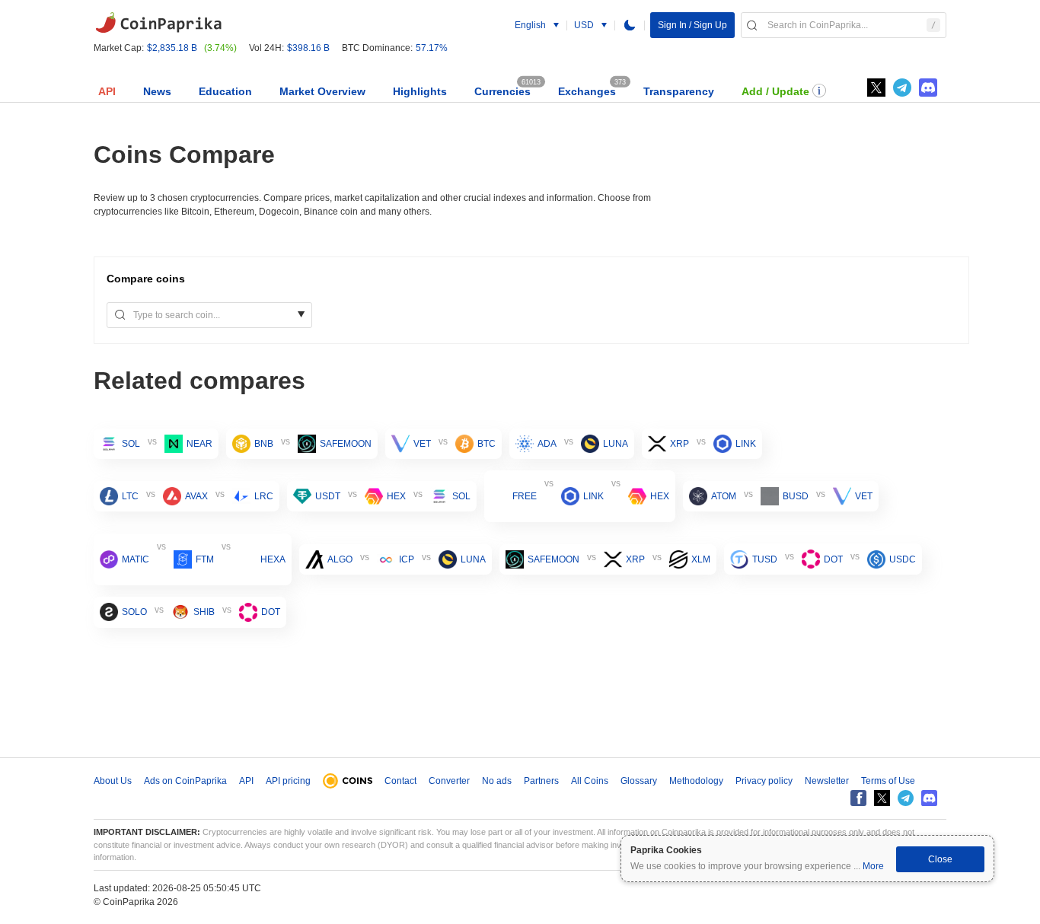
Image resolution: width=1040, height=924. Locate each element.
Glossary (638, 781)
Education (225, 91)
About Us (113, 781)
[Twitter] (876, 87)
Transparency (678, 91)
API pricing (288, 781)
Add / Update (775, 91)
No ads (497, 781)
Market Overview (322, 91)
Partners (541, 781)
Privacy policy (764, 781)
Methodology (696, 781)
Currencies (502, 91)
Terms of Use (888, 781)
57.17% (432, 48)
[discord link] (928, 87)
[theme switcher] (629, 25)
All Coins (589, 781)
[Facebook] (858, 798)
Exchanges (587, 91)
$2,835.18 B (172, 48)
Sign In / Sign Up (692, 25)
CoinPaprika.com (158, 22)
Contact (400, 781)
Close (940, 859)
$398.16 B (308, 48)
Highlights (420, 91)
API (107, 91)
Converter (449, 781)
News (157, 91)
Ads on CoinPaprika (185, 781)
